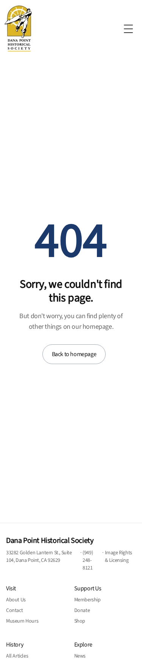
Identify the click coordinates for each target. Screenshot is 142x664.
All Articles (17, 656)
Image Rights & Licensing (118, 556)
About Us (16, 600)
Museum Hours (22, 621)
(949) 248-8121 (88, 560)
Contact (14, 610)
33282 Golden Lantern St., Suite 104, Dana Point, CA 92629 (39, 556)
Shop (79, 621)
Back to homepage (74, 354)
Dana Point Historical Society (49, 540)
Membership (87, 600)
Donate (82, 610)
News (80, 656)
